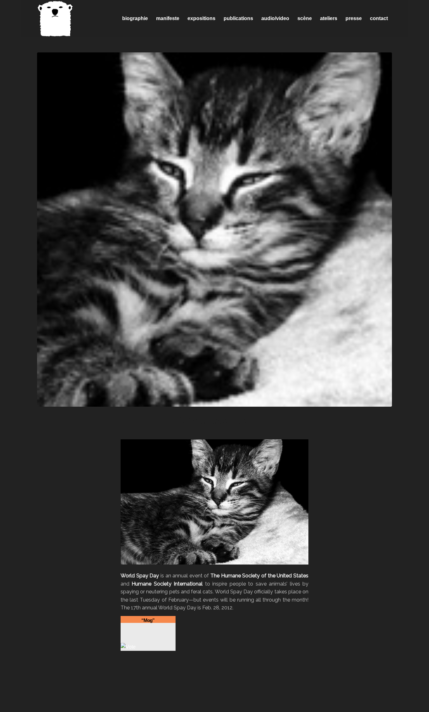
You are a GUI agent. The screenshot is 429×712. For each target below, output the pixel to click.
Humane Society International (167, 584)
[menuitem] (135, 18)
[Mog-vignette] (214, 229)
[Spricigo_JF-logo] (55, 18)
